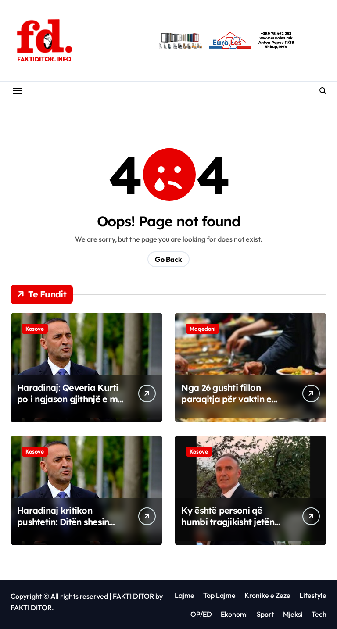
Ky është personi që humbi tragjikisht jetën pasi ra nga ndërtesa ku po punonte (230, 527)
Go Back (168, 259)
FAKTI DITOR (133, 596)
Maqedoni (202, 328)
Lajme (184, 595)
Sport (265, 614)
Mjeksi (293, 614)
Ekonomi (234, 614)
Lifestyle (312, 595)
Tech (319, 614)
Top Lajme (219, 595)
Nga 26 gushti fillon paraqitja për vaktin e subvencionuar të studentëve (226, 404)
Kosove (34, 328)
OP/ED (201, 614)
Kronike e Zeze (267, 595)
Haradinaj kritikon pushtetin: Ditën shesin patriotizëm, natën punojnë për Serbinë (63, 527)
